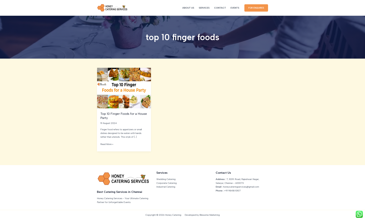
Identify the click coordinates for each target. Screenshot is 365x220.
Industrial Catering (165, 186)
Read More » (106, 144)
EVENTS (235, 7)
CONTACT (220, 7)
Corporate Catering (166, 183)
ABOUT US (188, 7)
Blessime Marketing (209, 215)
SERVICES (204, 7)
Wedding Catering (166, 179)
